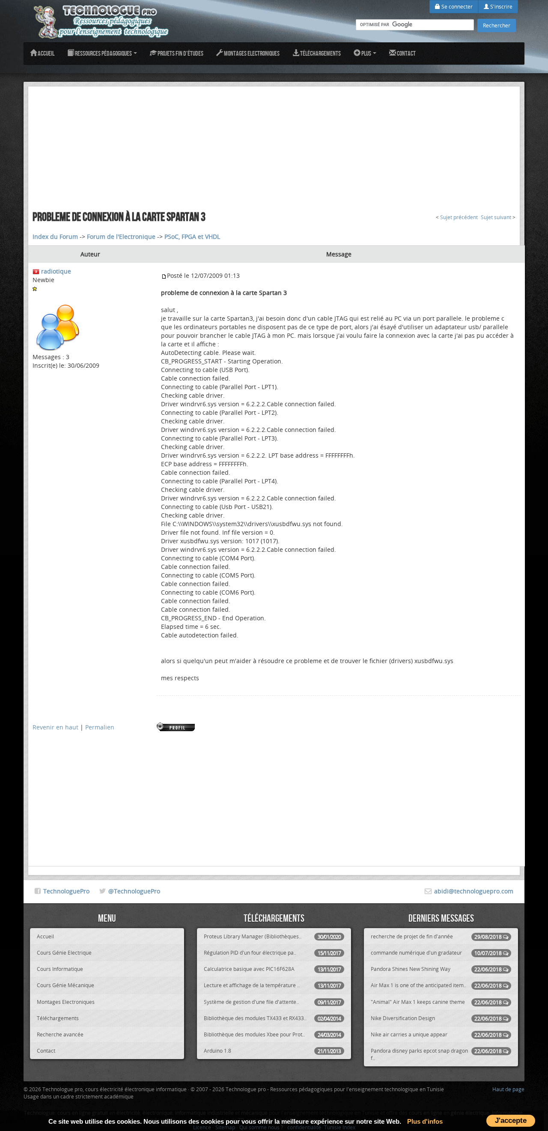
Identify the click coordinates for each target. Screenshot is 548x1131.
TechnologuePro (66, 891)
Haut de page (508, 1089)
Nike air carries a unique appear (436, 1034)
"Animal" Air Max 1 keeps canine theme (436, 1002)
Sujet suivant (496, 217)
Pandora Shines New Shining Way (436, 969)
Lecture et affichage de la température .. (272, 985)
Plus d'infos (425, 1121)
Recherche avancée (60, 1034)
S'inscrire (500, 6)
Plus (366, 53)
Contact (406, 53)
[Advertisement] (274, 146)
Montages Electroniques (251, 53)
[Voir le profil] (176, 727)
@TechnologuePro (134, 891)
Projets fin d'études (180, 53)
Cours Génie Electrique (64, 952)
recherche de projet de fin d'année (436, 936)
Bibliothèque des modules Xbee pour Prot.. (272, 1034)
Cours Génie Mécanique (65, 985)
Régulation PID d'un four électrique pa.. (272, 952)
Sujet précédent (459, 217)
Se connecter (456, 6)
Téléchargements (320, 53)
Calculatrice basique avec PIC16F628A (272, 969)
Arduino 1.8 (272, 1050)
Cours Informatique (60, 968)
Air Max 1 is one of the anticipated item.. (436, 985)
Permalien (99, 727)
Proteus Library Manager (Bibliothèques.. (272, 936)
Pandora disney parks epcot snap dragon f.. (436, 1054)
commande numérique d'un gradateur (436, 952)
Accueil (45, 53)
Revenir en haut (55, 727)
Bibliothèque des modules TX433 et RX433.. (272, 1018)
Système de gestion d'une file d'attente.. (272, 1002)
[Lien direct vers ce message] (164, 275)
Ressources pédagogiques (103, 53)
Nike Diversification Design (436, 1018)
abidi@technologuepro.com (473, 891)
